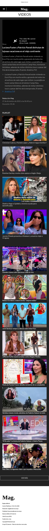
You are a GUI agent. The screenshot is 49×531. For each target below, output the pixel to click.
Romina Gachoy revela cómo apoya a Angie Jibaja (21, 173)
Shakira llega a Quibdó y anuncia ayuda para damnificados (19, 205)
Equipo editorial (6, 503)
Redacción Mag (8, 98)
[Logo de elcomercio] (24, 9)
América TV (9, 91)
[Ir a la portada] (8, 498)
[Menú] (4, 8)
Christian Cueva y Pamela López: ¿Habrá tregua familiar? (24, 143)
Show (4, 44)
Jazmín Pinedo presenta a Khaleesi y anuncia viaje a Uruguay (22, 237)
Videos (24, 14)
